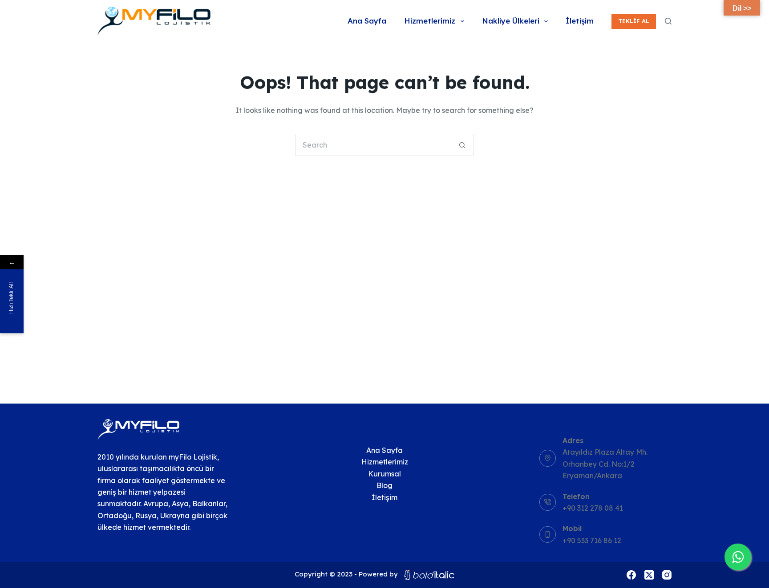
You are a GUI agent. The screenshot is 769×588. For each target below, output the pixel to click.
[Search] (668, 21)
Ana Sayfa (367, 20)
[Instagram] (667, 575)
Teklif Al (633, 20)
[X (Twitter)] (649, 575)
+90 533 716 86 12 (592, 540)
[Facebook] (631, 575)
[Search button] (462, 145)
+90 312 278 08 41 (593, 508)
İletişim (580, 20)
